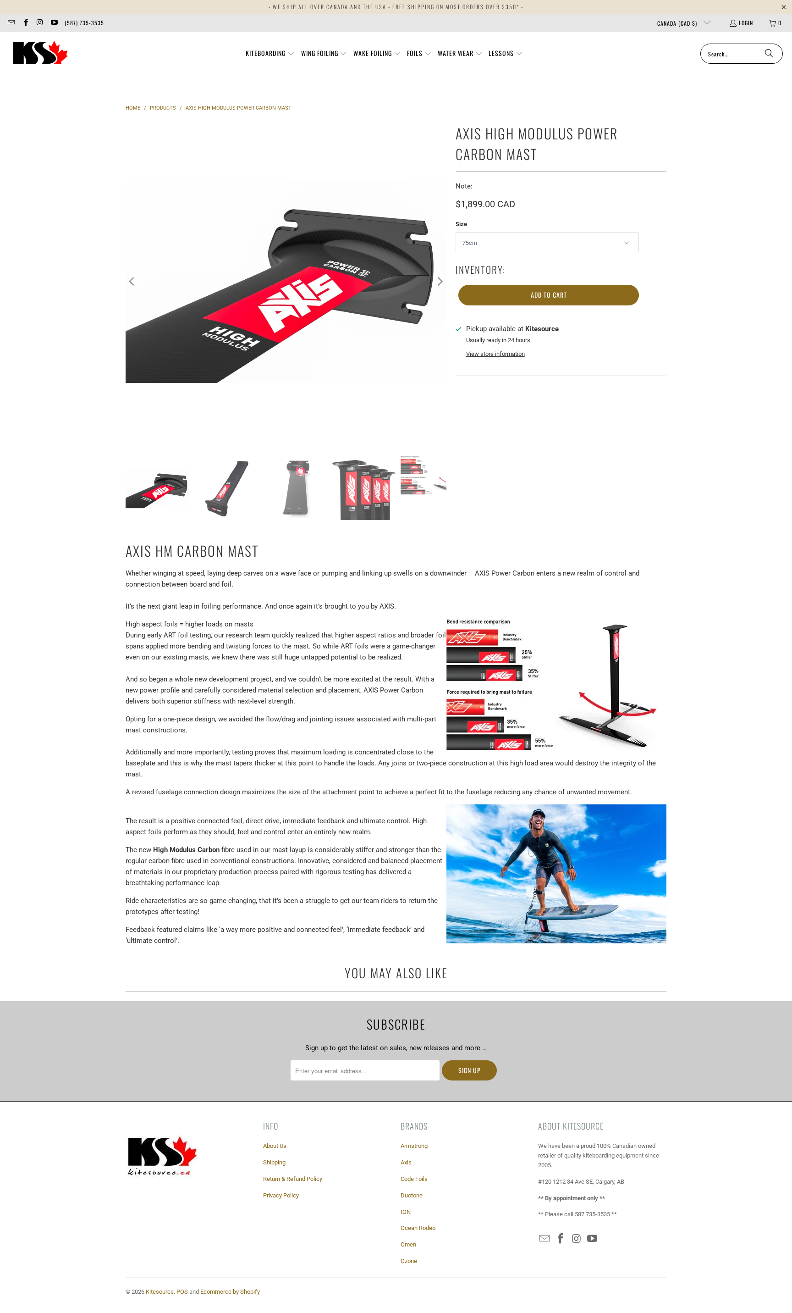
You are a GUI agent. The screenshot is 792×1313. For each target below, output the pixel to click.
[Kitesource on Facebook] (25, 23)
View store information (495, 353)
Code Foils (414, 1178)
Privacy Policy (281, 1195)
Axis (406, 1162)
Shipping (274, 1162)
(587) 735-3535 (84, 23)
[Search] (769, 54)
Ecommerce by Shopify (230, 1291)
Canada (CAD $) (678, 23)
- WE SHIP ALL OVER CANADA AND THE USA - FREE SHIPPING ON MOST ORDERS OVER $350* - (396, 7)
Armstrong (414, 1145)
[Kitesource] (39, 54)
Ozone (409, 1261)
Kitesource (160, 1291)
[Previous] (132, 281)
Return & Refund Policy (292, 1178)
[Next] (439, 281)
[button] (270, 53)
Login (746, 23)
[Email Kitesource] (11, 23)
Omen (408, 1244)
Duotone (412, 1195)
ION (406, 1211)
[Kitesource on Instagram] (40, 23)
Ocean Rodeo (418, 1227)
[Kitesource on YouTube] (54, 23)
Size (461, 224)
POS (182, 1291)
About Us (274, 1145)
